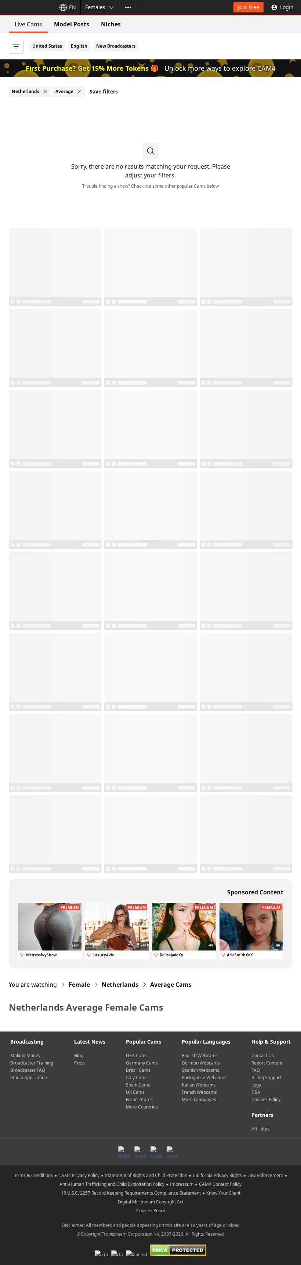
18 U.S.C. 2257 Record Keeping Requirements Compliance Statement (131, 1193)
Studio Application (28, 1077)
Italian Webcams (199, 1085)
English (79, 46)
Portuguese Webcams (204, 1077)
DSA (255, 1092)
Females (95, 7)
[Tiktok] (124, 1152)
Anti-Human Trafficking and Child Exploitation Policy (111, 1184)
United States (47, 46)
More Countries (142, 1107)
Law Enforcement (265, 1175)
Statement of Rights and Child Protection (146, 1175)
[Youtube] (172, 1152)
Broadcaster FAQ (27, 1070)
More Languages (199, 1099)
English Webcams (200, 1055)
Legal (256, 1085)
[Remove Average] (79, 91)
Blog (78, 1055)
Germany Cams (142, 1063)
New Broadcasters (115, 46)
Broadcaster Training (31, 1063)
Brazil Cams (138, 1070)
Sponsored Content (255, 892)
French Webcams (199, 1092)
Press (80, 1063)
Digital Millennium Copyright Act (151, 1202)
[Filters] (16, 46)
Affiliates (260, 1129)
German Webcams (201, 1063)
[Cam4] (26, 7)
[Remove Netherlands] (45, 91)
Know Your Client (223, 1193)
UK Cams (135, 1092)
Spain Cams (138, 1085)
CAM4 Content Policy (220, 1184)
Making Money (25, 1055)
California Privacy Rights (217, 1175)
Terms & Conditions (33, 1175)
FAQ (255, 1070)
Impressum (181, 1184)
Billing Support (266, 1077)
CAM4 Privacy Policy (78, 1175)
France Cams (139, 1099)
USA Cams (137, 1055)
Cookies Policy (265, 1099)
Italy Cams (137, 1077)
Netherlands (120, 985)
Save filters (104, 91)
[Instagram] (140, 1152)
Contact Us (262, 1055)
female (79, 985)
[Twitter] (156, 1152)
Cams (171, 985)
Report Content (266, 1063)
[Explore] (128, 7)
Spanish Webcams (200, 1070)
